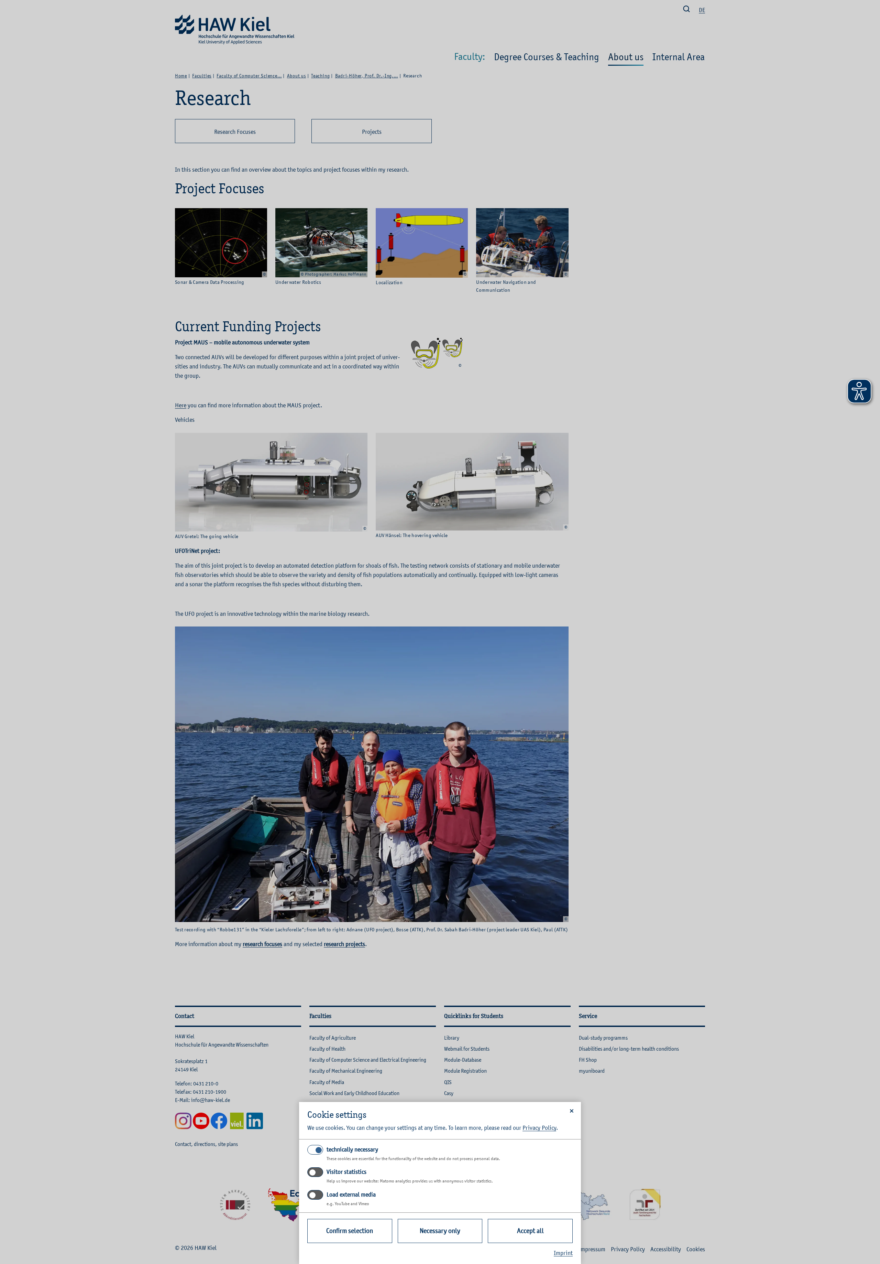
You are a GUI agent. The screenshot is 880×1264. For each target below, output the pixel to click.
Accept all (530, 1231)
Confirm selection (349, 1231)
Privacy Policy (539, 1127)
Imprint (563, 1253)
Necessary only (440, 1231)
